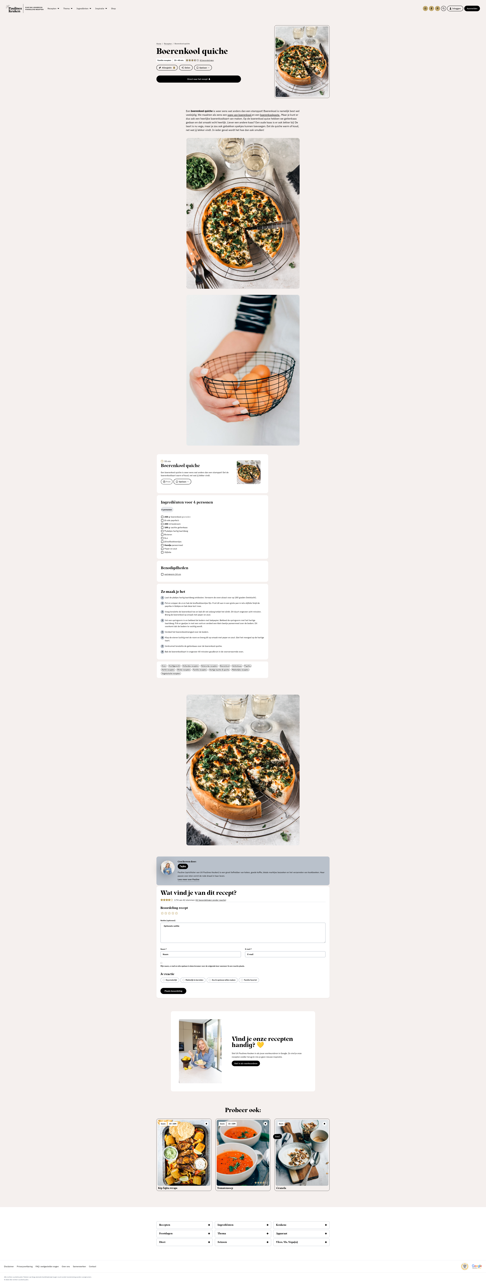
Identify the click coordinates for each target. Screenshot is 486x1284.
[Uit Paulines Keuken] (14, 8)
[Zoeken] (443, 8)
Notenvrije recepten (209, 666)
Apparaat (281, 1233)
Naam (163, 949)
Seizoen (222, 1242)
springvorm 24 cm (172, 574)
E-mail (248, 949)
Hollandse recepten (190, 666)
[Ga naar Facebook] (431, 8)
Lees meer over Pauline (188, 879)
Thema (222, 1233)
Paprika (247, 666)
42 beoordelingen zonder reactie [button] (211, 900)
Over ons (66, 1266)
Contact (92, 1266)
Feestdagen (166, 1233)
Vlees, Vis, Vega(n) (287, 1242)
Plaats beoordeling (173, 991)
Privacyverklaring (25, 1266)
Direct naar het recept (197, 79)
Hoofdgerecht (174, 666)
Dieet (162, 1242)
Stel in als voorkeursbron (247, 1064)
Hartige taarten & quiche (219, 670)
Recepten (164, 1225)
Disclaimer (9, 1266)
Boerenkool (224, 666)
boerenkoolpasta (270, 114)
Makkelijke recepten (240, 670)
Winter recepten (183, 670)
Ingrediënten (225, 1225)
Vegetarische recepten (171, 673)
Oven (164, 666)
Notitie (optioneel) (167, 920)
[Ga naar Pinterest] (437, 8)
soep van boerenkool (240, 114)
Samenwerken (79, 1266)
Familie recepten (200, 670)
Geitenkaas (237, 666)
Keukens (281, 1225)
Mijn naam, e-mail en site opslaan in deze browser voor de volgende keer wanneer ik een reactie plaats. (202, 966)
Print (168, 481)
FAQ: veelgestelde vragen (47, 1266)
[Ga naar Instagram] (425, 8)
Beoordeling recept (174, 908)
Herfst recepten (168, 670)
